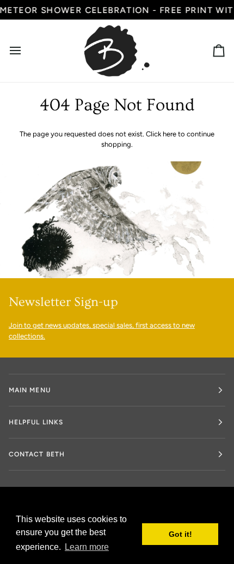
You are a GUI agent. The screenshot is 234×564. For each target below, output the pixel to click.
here (169, 134)
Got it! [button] (180, 534)
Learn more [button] (87, 547)
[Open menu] (25, 51)
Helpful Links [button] (36, 422)
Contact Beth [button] (37, 454)
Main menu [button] (30, 390)
